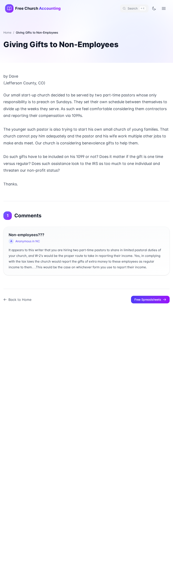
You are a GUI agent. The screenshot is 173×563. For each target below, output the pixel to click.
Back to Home (19, 299)
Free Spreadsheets (147, 299)
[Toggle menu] (163, 8)
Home (7, 32)
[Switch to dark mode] (154, 8)
